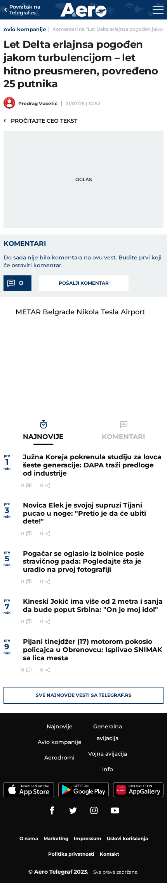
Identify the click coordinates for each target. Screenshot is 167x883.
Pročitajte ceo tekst (40, 120)
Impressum (87, 838)
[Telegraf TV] (115, 810)
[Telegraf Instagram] (94, 810)
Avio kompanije (24, 29)
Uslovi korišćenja (127, 838)
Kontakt (109, 854)
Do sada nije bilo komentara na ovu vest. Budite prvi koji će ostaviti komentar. (82, 261)
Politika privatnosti (71, 854)
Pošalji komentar (84, 283)
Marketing (55, 838)
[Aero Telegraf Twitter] (73, 810)
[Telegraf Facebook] (52, 810)
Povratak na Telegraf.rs (24, 10)
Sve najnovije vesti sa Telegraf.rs (84, 695)
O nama (28, 838)
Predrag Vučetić (37, 103)
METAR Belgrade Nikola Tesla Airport (80, 312)
